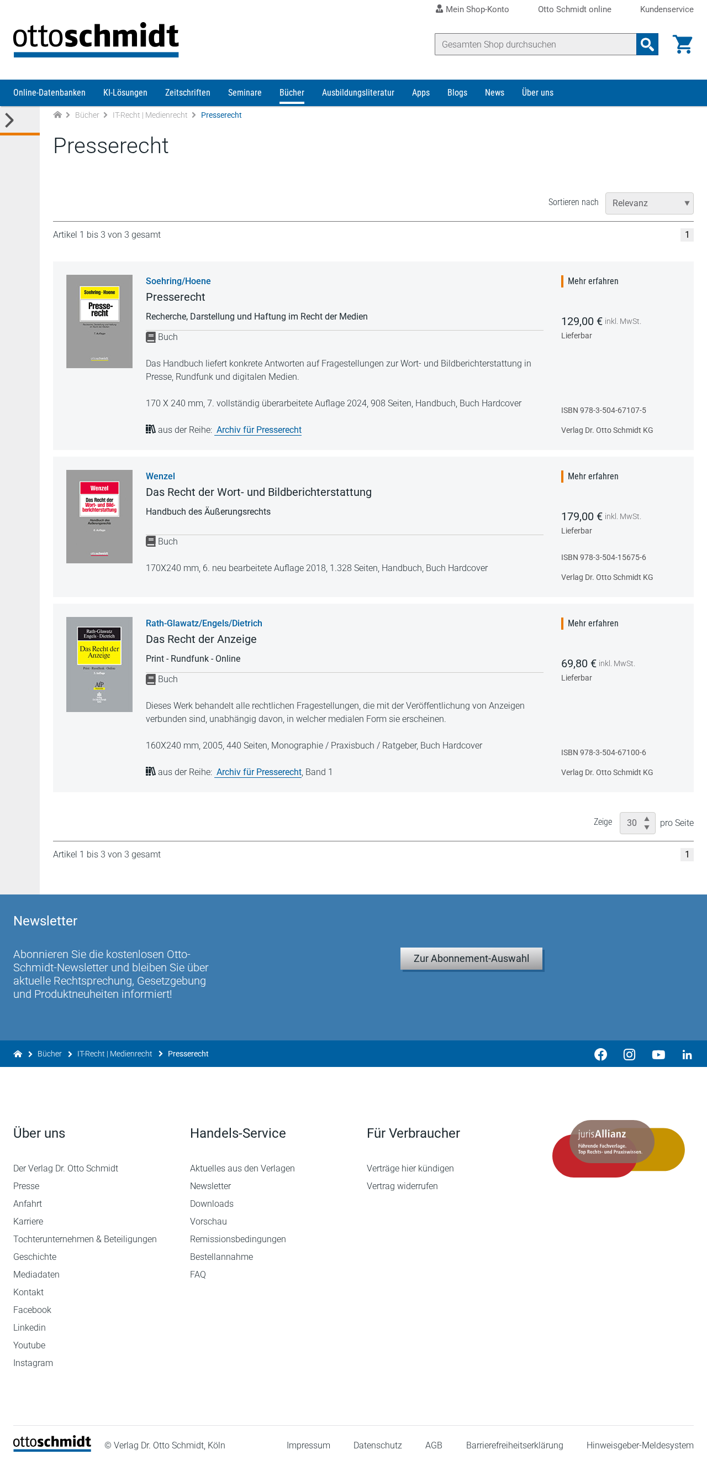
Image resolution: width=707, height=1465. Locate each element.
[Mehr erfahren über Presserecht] (99, 321)
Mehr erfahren (593, 281)
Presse (26, 1186)
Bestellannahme (221, 1257)
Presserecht (175, 297)
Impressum (308, 1445)
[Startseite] (52, 1448)
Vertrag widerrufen (402, 1186)
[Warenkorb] (683, 44)
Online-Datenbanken (49, 92)
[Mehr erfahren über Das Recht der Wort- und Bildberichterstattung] (99, 516)
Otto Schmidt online (574, 9)
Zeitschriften (187, 92)
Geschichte (34, 1257)
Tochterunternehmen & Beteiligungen (85, 1239)
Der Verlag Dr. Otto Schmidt (65, 1168)
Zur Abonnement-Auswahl (471, 958)
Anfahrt (27, 1204)
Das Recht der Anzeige (201, 639)
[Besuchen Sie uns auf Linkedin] (684, 1053)
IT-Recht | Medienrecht (150, 115)
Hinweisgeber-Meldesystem (640, 1445)
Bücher (291, 92)
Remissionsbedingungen (238, 1239)
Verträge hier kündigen (410, 1168)
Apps (421, 92)
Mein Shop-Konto (477, 9)
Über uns (537, 92)
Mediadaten (36, 1274)
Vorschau (208, 1221)
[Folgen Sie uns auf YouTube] (658, 1053)
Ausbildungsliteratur (358, 92)
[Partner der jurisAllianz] (619, 1149)
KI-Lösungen (125, 92)
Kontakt (28, 1292)
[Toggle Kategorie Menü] (20, 120)
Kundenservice (667, 9)
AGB (433, 1445)
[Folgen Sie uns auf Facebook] (601, 1053)
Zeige (603, 822)
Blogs (457, 92)
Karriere (28, 1221)
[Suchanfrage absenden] (647, 44)
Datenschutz (378, 1445)
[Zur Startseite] (57, 115)
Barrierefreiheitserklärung (514, 1445)
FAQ (198, 1274)
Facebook (32, 1310)
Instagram (33, 1363)
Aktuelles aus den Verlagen (242, 1168)
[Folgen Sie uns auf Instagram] (629, 1053)
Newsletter (210, 1186)
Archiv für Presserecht (259, 430)
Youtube (29, 1345)
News (494, 92)
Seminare (245, 92)
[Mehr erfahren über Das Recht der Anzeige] (99, 664)
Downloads (212, 1204)
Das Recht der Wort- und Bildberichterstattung (259, 492)
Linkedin (29, 1327)
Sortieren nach (573, 202)
